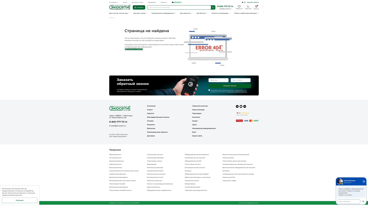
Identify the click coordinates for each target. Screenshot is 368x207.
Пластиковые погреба (117, 184)
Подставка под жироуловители (196, 190)
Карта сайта (197, 136)
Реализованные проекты (157, 132)
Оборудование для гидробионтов (159, 190)
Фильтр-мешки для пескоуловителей (236, 154)
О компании (113, 2)
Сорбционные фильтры (117, 174)
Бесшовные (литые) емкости (195, 167)
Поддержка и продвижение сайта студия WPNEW (124, 203)
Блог (194, 132)
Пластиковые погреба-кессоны (120, 190)
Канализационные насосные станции (122, 180)
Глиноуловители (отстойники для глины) (123, 171)
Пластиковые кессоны (155, 154)
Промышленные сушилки (156, 174)
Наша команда (198, 110)
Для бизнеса (201, 13)
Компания (151, 106)
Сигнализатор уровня (192, 187)
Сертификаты (152, 2)
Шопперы (226, 171)
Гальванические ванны (155, 171)
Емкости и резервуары (220, 13)
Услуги (125, 2)
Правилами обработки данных (237, 91)
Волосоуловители (115, 167)
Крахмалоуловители (116, 161)
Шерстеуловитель (153, 187)
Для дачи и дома (139, 13)
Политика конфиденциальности (249, 203)
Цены (194, 125)
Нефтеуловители (115, 164)
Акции (195, 121)
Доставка (151, 136)
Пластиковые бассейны (155, 158)
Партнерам (197, 113)
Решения (151, 125)
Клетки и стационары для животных (160, 184)
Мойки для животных (154, 180)
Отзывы (150, 121)
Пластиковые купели (154, 161)
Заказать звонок (253, 2)
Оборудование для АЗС (193, 161)
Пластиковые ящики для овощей (234, 161)
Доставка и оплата (137, 2)
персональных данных (16, 193)
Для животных (185, 13)
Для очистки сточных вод (118, 13)
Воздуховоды (151, 164)
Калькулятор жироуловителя (204, 128)
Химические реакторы (155, 167)
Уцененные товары (229, 180)
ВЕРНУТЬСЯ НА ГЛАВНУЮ (134, 49)
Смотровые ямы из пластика (195, 158)
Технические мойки (192, 180)
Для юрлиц (177, 2)
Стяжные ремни (228, 158)
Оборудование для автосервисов (197, 154)
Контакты (163, 2)
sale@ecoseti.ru (225, 9)
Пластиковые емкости (193, 164)
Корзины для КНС (229, 177)
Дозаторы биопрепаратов (118, 177)
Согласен (19, 200)
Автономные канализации (118, 187)
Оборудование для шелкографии (197, 174)
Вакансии (151, 128)
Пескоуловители (115, 158)
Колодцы (188, 171)
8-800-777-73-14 (225, 6)
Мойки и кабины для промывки (245, 13)
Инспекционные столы (155, 177)
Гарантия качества (200, 106)
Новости (150, 113)
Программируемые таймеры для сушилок (238, 164)
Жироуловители (115, 154)
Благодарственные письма (158, 117)
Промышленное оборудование (163, 13)
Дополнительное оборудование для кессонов (239, 167)
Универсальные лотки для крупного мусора (238, 174)
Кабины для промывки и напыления (197, 177)
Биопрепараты (190, 184)
